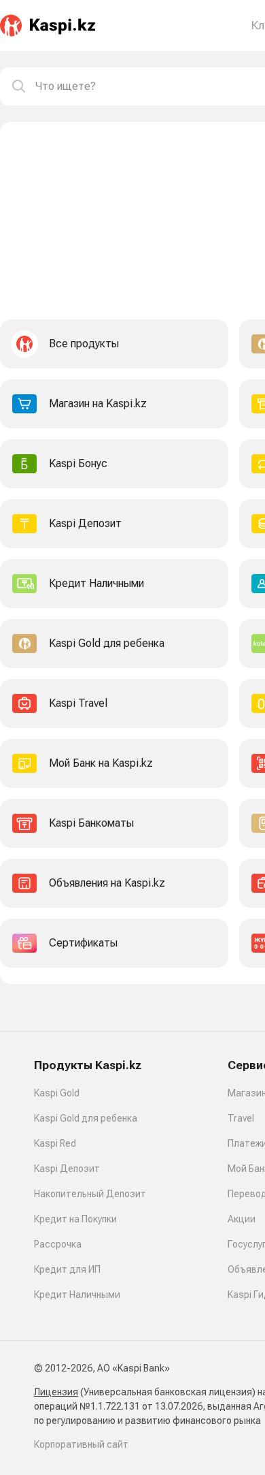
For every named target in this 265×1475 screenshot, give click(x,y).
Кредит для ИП (67, 1269)
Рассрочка (58, 1244)
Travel (241, 1118)
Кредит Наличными (77, 1294)
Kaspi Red (55, 1143)
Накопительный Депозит (90, 1193)
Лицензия (56, 1391)
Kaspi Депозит (67, 1168)
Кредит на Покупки (75, 1219)
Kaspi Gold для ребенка (85, 1118)
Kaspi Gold (57, 1093)
